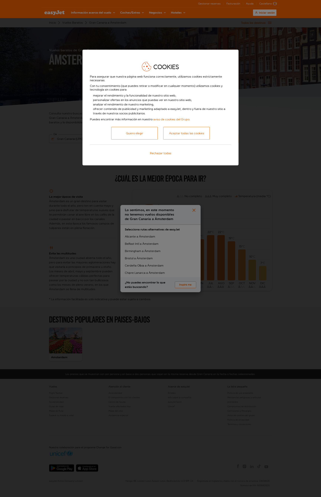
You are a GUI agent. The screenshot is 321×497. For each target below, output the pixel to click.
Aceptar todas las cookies (186, 133)
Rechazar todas (160, 153)
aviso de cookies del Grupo (171, 119)
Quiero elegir (134, 133)
